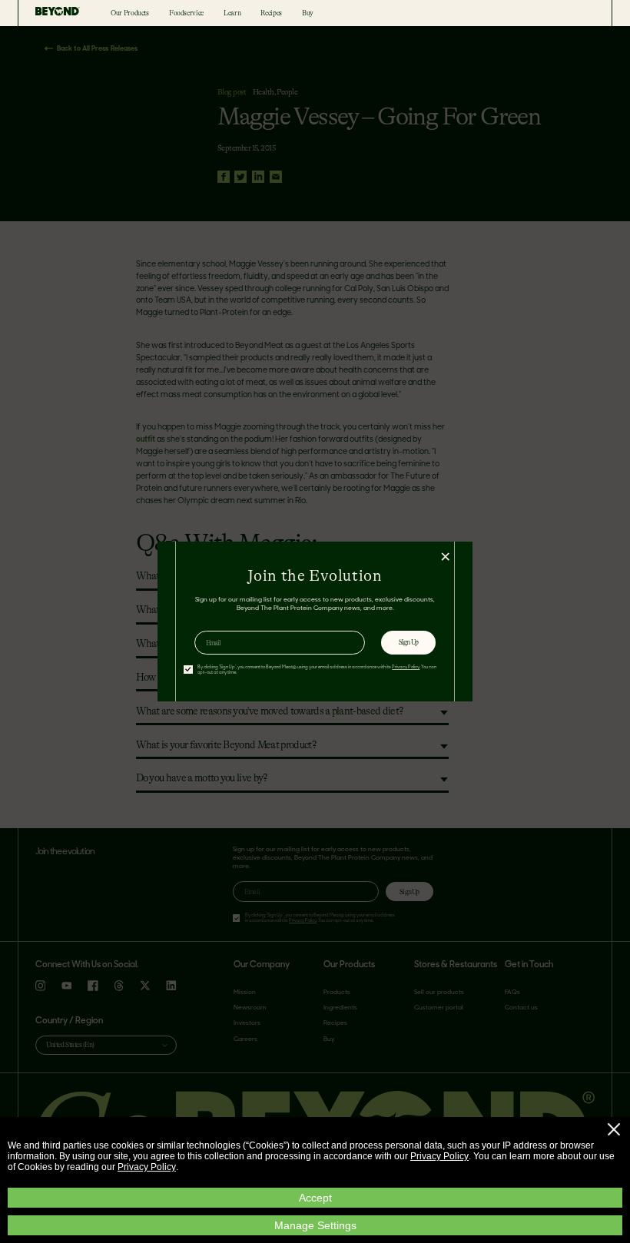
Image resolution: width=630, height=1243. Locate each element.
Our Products (130, 13)
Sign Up (408, 642)
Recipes (270, 13)
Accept (315, 1198)
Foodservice (186, 13)
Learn (232, 13)
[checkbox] (188, 669)
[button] (614, 1129)
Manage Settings (315, 1225)
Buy (307, 13)
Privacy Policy (439, 1156)
